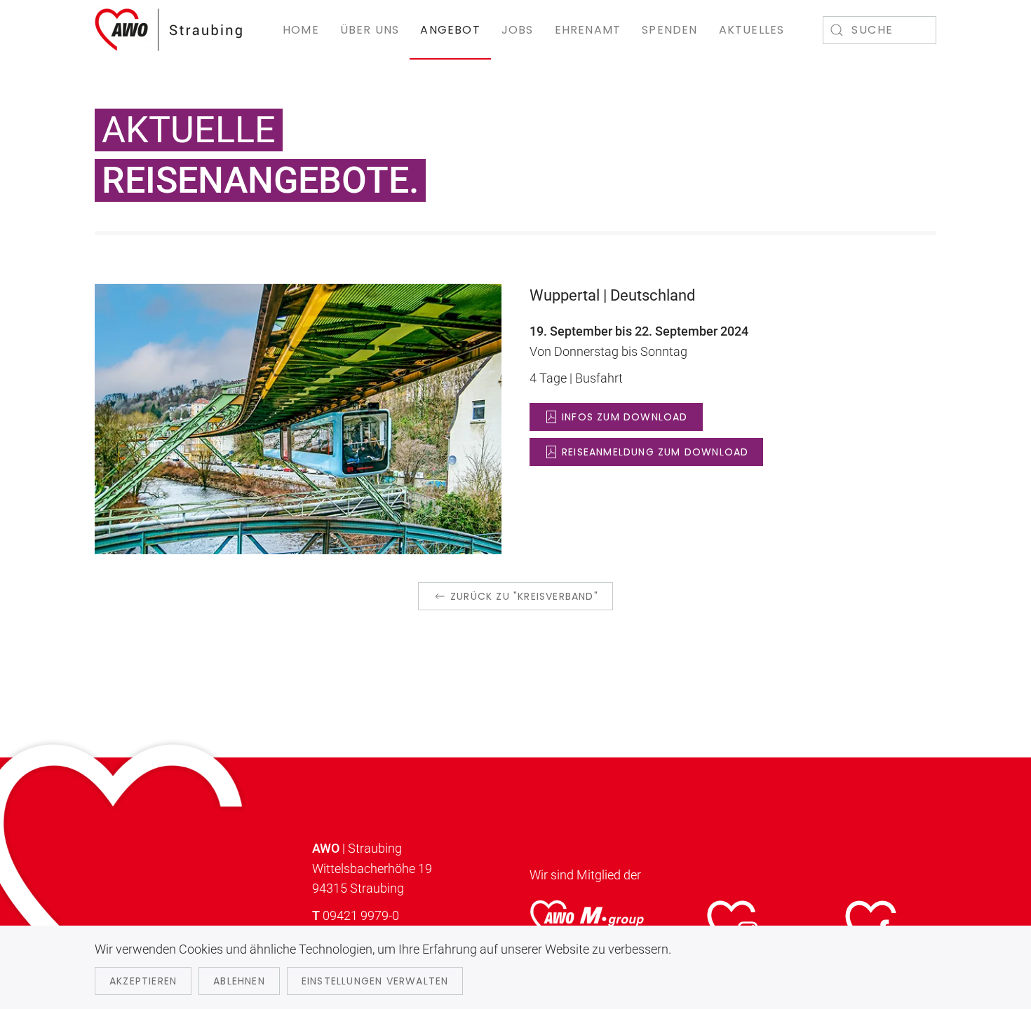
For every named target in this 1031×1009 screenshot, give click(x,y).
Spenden (669, 30)
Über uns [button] (370, 30)
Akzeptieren (143, 981)
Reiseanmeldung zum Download (655, 452)
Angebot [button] (450, 30)
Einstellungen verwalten (375, 981)
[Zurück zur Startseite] (169, 30)
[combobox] (879, 30)
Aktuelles (752, 30)
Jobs (517, 30)
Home (301, 30)
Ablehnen (239, 981)
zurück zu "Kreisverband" (524, 596)
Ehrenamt (588, 30)
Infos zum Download (625, 417)
